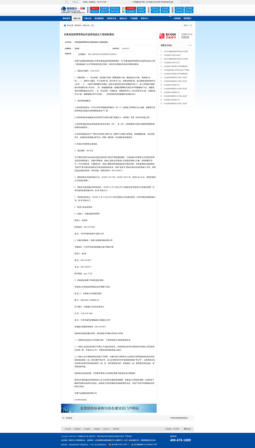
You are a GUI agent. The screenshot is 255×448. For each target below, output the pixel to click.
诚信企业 (123, 18)
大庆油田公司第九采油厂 (171, 55)
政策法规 (179, 11)
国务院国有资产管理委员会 (78, 445)
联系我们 (187, 18)
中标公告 (95, 11)
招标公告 (95, 8)
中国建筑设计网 (82, 436)
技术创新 (189, 8)
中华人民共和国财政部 (98, 445)
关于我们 (68, 429)
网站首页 (66, 18)
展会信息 (189, 11)
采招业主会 (115, 8)
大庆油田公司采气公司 (170, 63)
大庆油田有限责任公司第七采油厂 (174, 89)
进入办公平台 (185, 2)
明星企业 (155, 8)
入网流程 (177, 18)
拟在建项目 (131, 11)
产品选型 (155, 11)
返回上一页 (187, 25)
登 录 (67, 2)
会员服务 (87, 429)
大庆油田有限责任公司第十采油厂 (174, 81)
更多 (190, 45)
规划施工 (141, 8)
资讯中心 (144, 18)
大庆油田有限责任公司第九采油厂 (174, 96)
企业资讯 (165, 8)
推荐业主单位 (166, 45)
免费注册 (75, 2)
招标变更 (104, 8)
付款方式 (106, 429)
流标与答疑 (115, 11)
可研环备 (141, 11)
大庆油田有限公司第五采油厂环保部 (175, 70)
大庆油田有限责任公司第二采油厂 (174, 77)
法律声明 (116, 429)
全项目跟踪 (131, 8)
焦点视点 (179, 8)
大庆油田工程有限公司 (170, 85)
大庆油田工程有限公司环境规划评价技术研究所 (176, 66)
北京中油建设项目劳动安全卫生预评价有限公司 (176, 51)
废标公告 (104, 11)
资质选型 (165, 11)
